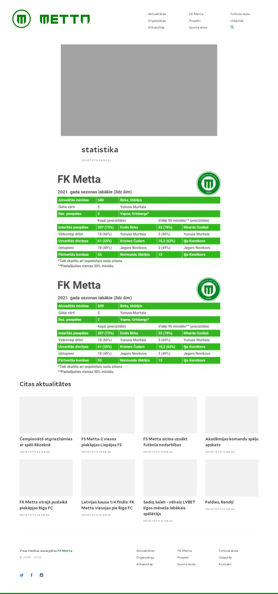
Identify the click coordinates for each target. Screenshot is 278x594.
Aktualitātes (157, 14)
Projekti (194, 20)
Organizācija (157, 20)
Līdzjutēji (236, 20)
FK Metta (196, 14)
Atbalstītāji (156, 27)
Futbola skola (240, 14)
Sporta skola (198, 27)
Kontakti (225, 564)
